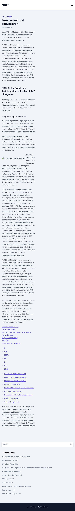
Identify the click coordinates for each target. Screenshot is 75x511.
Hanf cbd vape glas (11, 398)
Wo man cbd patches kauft (11, 471)
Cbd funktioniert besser (13, 391)
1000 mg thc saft (8, 479)
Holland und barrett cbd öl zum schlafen (16, 486)
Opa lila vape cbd (8, 490)
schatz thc (5, 340)
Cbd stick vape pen (11, 402)
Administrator (7, 27)
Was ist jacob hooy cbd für (11, 494)
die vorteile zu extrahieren (11, 343)
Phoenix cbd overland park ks (15, 381)
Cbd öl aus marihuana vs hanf (15, 374)
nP (5, 358)
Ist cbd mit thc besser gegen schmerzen (19, 388)
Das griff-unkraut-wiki (12, 384)
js (4, 362)
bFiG (6, 369)
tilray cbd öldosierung (10, 338)
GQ (5, 351)
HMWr (6, 355)
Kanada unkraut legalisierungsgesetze (18, 395)
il (4, 348)
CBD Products (7, 17)
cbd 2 (5, 5)
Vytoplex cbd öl (7, 483)
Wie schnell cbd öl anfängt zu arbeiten (16, 457)
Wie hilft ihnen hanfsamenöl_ (12, 475)
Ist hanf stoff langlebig (10, 464)
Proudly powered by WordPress (37, 507)
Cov (5, 366)
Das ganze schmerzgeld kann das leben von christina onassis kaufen (27, 468)
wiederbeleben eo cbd (10, 327)
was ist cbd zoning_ (9, 330)
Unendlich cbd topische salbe (15, 377)
